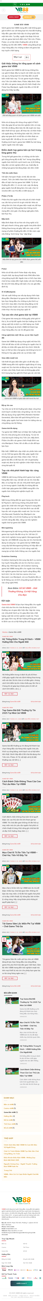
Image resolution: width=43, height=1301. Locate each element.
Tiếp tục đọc (10, 694)
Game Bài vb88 (7, 636)
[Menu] (3, 10)
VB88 (24, 45)
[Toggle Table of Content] (25, 57)
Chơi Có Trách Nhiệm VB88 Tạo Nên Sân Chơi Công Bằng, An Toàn (21, 1152)
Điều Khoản (12, 1295)
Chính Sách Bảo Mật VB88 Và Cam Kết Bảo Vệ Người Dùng (20, 1146)
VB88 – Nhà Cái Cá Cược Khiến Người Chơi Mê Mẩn (21, 1175)
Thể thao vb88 (9, 1124)
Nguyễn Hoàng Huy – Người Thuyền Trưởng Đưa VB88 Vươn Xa (20, 1165)
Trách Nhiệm (34, 1295)
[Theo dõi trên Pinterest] (27, 4)
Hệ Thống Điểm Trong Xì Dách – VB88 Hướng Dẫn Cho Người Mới (21, 640)
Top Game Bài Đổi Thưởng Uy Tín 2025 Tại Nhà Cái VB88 (19, 711)
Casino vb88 (8, 1108)
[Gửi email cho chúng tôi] (22, 4)
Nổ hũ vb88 (8, 1120)
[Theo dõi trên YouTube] (29, 4)
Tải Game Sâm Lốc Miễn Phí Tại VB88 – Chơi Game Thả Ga (21, 925)
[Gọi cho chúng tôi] (24, 4)
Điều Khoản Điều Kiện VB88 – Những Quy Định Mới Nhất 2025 (19, 1159)
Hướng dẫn (8, 1116)
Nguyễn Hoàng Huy (32, 648)
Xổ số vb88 (8, 1128)
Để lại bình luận (36, 701)
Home (4, 632)
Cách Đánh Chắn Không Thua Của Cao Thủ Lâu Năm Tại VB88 (21, 782)
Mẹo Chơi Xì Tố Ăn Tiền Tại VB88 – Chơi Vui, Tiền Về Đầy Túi (19, 854)
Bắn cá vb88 (8, 1104)
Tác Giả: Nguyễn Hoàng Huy (22, 1297)
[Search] (15, 4)
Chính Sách (23, 1295)
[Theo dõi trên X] (20, 4)
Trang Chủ (8, 1170)
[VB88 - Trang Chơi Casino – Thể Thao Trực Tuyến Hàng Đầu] (21, 10)
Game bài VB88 (8, 604)
